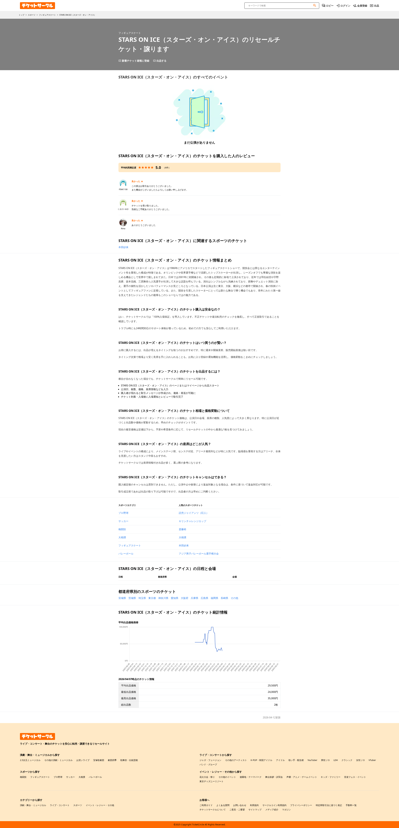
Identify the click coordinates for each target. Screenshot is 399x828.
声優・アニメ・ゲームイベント (301, 776)
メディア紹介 (271, 809)
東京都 (152, 598)
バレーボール (125, 553)
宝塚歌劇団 (98, 760)
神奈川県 (163, 598)
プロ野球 (123, 513)
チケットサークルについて (213, 809)
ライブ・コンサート (60, 805)
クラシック (346, 760)
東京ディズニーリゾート (212, 781)
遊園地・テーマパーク (251, 776)
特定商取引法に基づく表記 (329, 805)
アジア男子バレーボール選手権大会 (199, 553)
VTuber (372, 760)
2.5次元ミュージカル (30, 760)
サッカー (123, 521)
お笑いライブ (82, 760)
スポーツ (77, 805)
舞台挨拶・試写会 (274, 776)
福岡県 (214, 598)
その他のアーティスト (236, 760)
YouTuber (312, 760)
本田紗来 (123, 247)
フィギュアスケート (129, 545)
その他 (234, 598)
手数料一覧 (351, 805)
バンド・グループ (208, 764)
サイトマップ (255, 809)
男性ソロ (325, 760)
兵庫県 (194, 598)
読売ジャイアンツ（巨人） (194, 513)
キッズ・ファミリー (330, 776)
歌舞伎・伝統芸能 (129, 760)
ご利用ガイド (206, 805)
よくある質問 (222, 805)
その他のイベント (227, 776)
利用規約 (254, 805)
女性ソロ (360, 760)
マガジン (286, 809)
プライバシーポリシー (301, 805)
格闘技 (122, 529)
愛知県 (174, 598)
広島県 (204, 598)
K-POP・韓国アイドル (261, 760)
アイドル (280, 760)
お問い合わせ (239, 805)
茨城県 (132, 598)
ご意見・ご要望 (237, 809)
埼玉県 (142, 598)
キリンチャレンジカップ (192, 521)
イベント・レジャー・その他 (100, 805)
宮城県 (122, 598)
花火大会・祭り (207, 776)
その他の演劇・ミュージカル (58, 760)
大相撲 (122, 537)
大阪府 (184, 598)
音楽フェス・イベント (355, 776)
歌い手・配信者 (296, 760)
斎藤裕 (182, 529)
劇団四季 (112, 760)
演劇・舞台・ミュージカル (33, 805)
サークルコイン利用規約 (274, 805)
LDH (336, 760)
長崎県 (224, 598)
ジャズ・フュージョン (210, 760)
